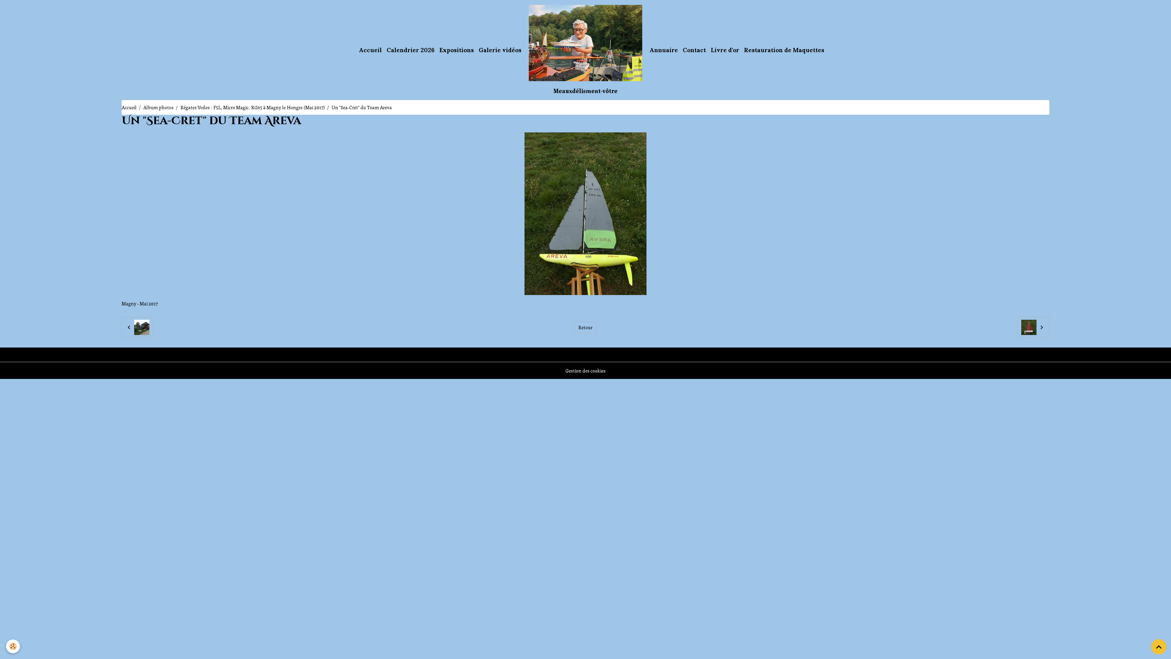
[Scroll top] (1158, 646)
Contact (694, 50)
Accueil (370, 50)
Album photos (158, 107)
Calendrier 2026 (411, 50)
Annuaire (664, 50)
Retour (585, 327)
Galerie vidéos (500, 50)
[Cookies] (13, 646)
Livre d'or (725, 50)
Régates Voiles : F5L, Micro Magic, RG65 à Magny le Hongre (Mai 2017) (252, 107)
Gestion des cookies (585, 370)
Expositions (456, 50)
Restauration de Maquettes (784, 50)
